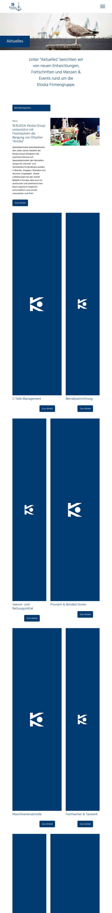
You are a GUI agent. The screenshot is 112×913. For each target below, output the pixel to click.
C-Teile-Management (26, 398)
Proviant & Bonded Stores (68, 604)
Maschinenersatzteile (27, 814)
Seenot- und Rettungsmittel (22, 606)
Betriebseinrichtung (79, 398)
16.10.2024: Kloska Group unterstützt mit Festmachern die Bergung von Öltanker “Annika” (28, 133)
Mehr (30, 193)
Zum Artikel (20, 203)
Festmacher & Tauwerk (82, 814)
